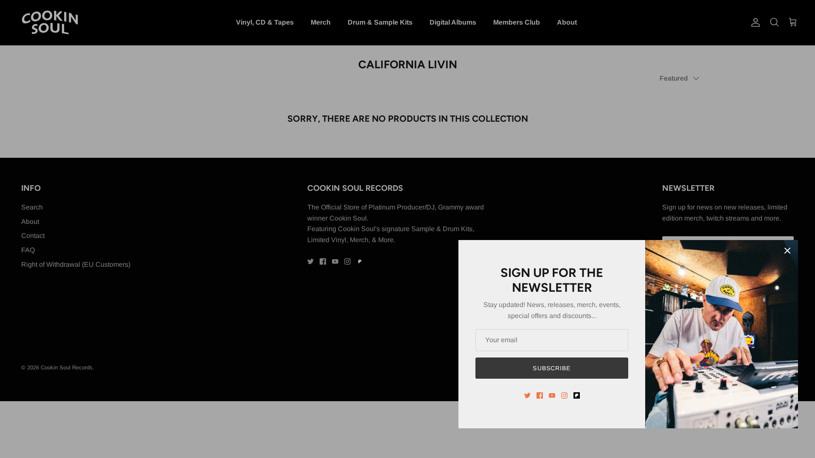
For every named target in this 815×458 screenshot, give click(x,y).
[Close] (787, 250)
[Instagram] (564, 395)
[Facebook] (540, 395)
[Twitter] (527, 395)
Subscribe (551, 368)
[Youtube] (552, 395)
